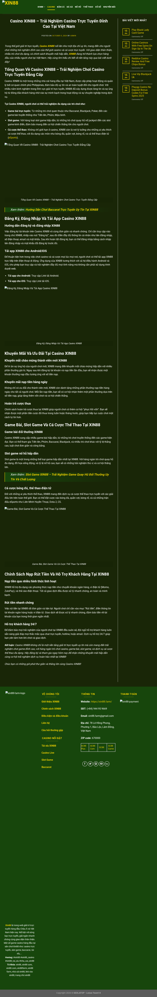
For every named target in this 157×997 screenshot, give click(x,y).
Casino (51, 7)
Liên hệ (46, 723)
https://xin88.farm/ (101, 701)
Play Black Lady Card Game (140, 31)
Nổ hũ (78, 7)
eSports (13, 137)
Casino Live (48, 752)
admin (73, 36)
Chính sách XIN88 (51, 708)
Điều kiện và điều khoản (55, 715)
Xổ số (98, 7)
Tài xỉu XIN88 (49, 745)
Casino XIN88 (46, 46)
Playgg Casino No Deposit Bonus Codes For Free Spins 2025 (141, 91)
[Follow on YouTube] (101, 763)
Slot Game (47, 759)
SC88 (101, 747)
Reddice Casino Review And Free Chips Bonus (140, 61)
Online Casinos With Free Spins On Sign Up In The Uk (142, 45)
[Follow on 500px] (106, 763)
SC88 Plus (83, 747)
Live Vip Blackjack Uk (141, 76)
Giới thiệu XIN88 (50, 701)
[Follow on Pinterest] (95, 763)
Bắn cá (61, 7)
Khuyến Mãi (109, 7)
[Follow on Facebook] (84, 763)
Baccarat (46, 767)
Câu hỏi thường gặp (52, 730)
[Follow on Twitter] (90, 763)
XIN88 (40, 7)
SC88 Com (92, 747)
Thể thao (88, 7)
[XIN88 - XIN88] (17, 6)
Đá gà (70, 7)
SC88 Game (111, 747)
